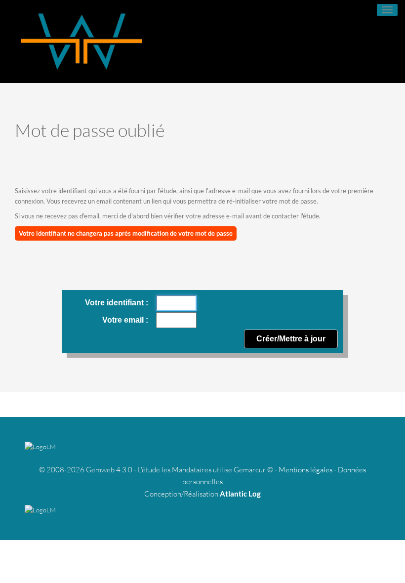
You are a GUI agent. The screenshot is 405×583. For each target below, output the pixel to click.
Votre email (124, 320)
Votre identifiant (115, 302)
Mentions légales (305, 469)
